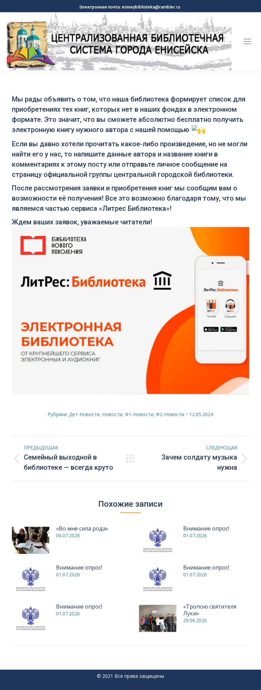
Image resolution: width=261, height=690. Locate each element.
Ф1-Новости (139, 414)
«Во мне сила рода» (82, 528)
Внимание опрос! (206, 528)
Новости (112, 414)
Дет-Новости (84, 414)
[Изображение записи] (30, 540)
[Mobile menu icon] (247, 41)
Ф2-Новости (170, 414)
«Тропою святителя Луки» (209, 610)
